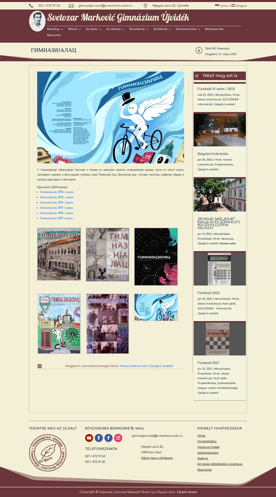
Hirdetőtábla (206, 441)
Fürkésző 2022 (209, 293)
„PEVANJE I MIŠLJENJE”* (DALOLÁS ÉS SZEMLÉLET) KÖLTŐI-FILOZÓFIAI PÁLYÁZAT (219, 223)
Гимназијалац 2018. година (56, 213)
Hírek (236, 94)
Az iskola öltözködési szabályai (219, 464)
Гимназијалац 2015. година (56, 197)
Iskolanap (227, 238)
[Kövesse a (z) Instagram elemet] (118, 438)
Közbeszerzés (214, 29)
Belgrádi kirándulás (213, 154)
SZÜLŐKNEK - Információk (214, 308)
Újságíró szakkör (161, 366)
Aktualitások (223, 94)
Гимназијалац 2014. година (56, 192)
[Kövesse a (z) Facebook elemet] (99, 438)
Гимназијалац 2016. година (56, 202)
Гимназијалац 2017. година (56, 207)
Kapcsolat (54, 35)
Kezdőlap (53, 29)
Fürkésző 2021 (208, 363)
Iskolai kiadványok (133, 366)
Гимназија (223, 48)
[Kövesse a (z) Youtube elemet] (89, 438)
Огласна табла (228, 243)
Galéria (202, 458)
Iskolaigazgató (207, 452)
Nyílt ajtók (229, 303)
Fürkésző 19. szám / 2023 (216, 89)
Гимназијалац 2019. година (56, 218)
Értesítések (204, 238)
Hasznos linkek (208, 447)
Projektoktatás (224, 164)
